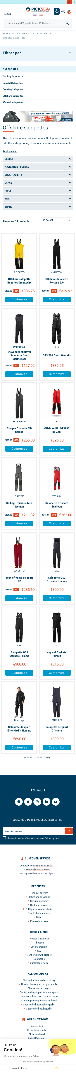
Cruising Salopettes (13, 89)
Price (8, 190)
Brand (8, 206)
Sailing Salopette (13, 76)
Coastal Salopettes (13, 82)
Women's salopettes (13, 102)
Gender (9, 158)
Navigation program (17, 166)
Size (7, 198)
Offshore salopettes (13, 95)
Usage (8, 182)
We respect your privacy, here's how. (22, 1056)
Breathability (13, 174)
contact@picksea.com (37, 869)
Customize (19, 299)
